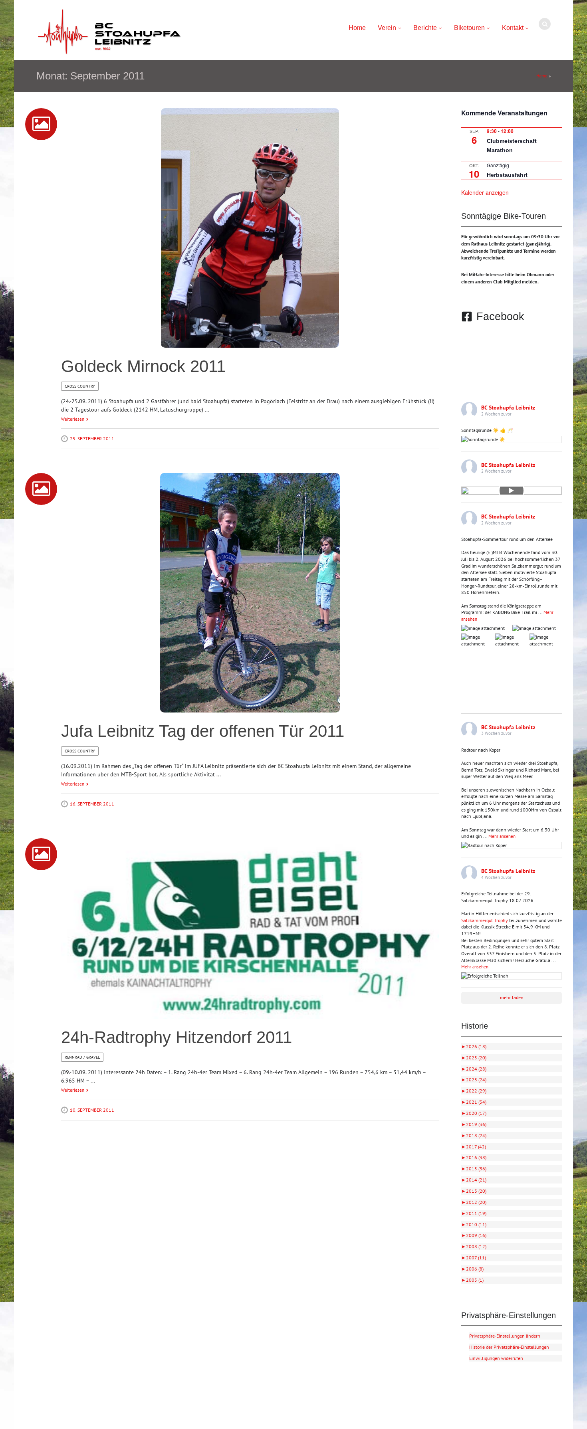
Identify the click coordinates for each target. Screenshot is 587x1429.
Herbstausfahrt (507, 175)
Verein (387, 27)
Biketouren (469, 27)
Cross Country (80, 386)
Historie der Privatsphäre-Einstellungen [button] (509, 1347)
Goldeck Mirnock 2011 (143, 366)
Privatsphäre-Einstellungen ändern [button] (504, 1336)
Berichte (425, 27)
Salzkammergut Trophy (484, 920)
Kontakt (513, 27)
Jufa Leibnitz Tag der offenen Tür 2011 (202, 731)
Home (357, 27)
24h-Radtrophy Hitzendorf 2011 (176, 1037)
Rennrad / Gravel (82, 1057)
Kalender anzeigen (485, 192)
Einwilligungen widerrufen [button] (496, 1358)
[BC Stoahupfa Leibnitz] (109, 32)
